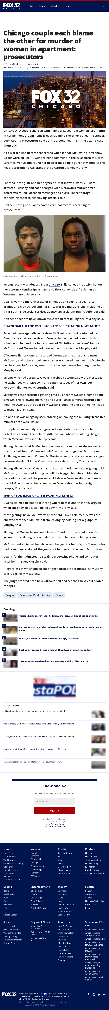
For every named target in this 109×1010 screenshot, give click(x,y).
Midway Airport (65, 870)
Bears (6, 891)
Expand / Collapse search (104, 6)
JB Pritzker (90, 866)
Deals (60, 897)
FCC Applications (65, 956)
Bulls (5, 897)
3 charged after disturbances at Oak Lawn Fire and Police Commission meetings (39, 736)
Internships (63, 950)
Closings (34, 862)
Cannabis (89, 897)
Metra (60, 863)
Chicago (54, 284)
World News (9, 860)
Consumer (62, 894)
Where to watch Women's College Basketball (93, 965)
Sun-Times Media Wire (12, 67)
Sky (5, 911)
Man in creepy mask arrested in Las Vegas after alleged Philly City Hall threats (38, 723)
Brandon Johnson (93, 870)
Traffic (62, 849)
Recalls (88, 908)
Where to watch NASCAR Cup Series (94, 943)
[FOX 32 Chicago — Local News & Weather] (12, 6)
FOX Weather (37, 876)
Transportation (65, 853)
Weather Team (37, 866)
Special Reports (10, 870)
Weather (36, 849)
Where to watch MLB (95, 938)
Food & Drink (37, 901)
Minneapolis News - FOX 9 (40, 939)
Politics (90, 849)
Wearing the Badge (12, 933)
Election (88, 853)
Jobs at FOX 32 (65, 946)
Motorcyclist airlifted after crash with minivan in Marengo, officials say (35, 749)
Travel (61, 856)
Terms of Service (56, 826)
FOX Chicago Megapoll (9, 874)
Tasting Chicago (10, 936)
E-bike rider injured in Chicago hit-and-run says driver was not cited (34, 711)
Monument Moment (12, 939)
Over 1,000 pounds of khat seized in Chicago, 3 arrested (49, 638)
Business (62, 891)
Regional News (40, 922)
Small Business (65, 911)
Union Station (64, 873)
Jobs (60, 901)
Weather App (37, 869)
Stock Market (64, 914)
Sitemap (61, 960)
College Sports (10, 914)
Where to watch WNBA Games (92, 972)
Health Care (90, 904)
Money (62, 887)
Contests (62, 939)
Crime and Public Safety (35, 595)
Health (89, 887)
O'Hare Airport (64, 866)
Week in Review (10, 929)
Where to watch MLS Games (94, 978)
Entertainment (40, 887)
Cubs (5, 901)
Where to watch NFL (94, 929)
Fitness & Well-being (94, 901)
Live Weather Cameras (37, 854)
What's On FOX (38, 894)
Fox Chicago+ (37, 897)
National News (10, 856)
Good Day (8, 866)
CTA (60, 860)
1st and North (9, 926)
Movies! (34, 904)
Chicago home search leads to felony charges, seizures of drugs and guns (58, 615)
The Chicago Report (94, 860)
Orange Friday (9, 943)
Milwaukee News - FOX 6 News (39, 927)
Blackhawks (8, 894)
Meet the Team (65, 943)
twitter (99, 994)
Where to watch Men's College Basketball (92, 957)
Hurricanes (35, 872)
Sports (7, 887)
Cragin (26, 67)
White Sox (8, 904)
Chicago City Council (94, 873)
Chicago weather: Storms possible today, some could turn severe (32, 762)
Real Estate (63, 908)
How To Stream (65, 926)
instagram (93, 994)
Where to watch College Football (92, 934)
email (104, 994)
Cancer (88, 891)
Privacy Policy (57, 824)
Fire (5, 908)
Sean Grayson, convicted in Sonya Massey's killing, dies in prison (54, 661)
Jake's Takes (36, 891)
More (68, 6)
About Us (64, 922)
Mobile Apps (63, 929)
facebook (88, 994)
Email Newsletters (66, 933)
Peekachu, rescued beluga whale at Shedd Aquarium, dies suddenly (55, 650)
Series (7, 922)
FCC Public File (64, 953)
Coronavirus (90, 894)
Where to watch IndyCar (92, 949)
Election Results (92, 856)
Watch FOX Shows (39, 908)
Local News (8, 853)
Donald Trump (91, 863)
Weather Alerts (37, 859)
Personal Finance (66, 904)
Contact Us (63, 936)
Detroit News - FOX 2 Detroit (40, 933)
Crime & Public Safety (13, 863)
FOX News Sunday (11, 879)
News (59, 595)
